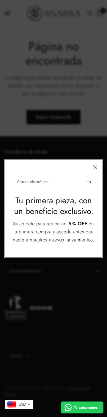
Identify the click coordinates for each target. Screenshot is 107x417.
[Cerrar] (95, 167)
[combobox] (19, 404)
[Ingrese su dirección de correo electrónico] (89, 182)
